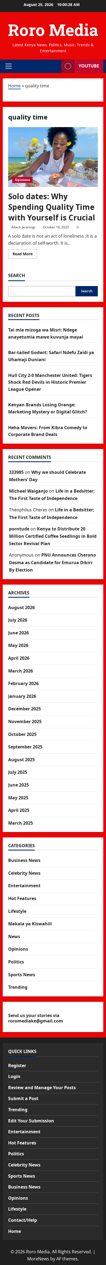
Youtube (89, 66)
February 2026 (23, 683)
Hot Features (22, 898)
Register (17, 1066)
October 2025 (22, 734)
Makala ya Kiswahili (30, 924)
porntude (19, 529)
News (14, 936)
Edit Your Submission (31, 1121)
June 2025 (18, 785)
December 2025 (24, 709)
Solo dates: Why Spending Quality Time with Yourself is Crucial (51, 207)
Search (16, 275)
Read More (25, 255)
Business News (24, 860)
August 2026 (21, 607)
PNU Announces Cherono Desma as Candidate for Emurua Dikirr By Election (52, 562)
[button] (8, 66)
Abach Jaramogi (23, 227)
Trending (17, 987)
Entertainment (24, 886)
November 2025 (25, 721)
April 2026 (18, 658)
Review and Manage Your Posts (42, 1088)
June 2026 (18, 633)
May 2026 (18, 645)
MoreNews (38, 1259)
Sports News (21, 975)
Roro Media (53, 29)
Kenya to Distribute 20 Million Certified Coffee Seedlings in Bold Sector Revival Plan (52, 536)
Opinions (22, 179)
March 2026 (20, 671)
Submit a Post (23, 1098)
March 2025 (20, 823)
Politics (16, 962)
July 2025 (17, 772)
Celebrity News (24, 873)
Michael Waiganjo (28, 491)
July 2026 (17, 620)
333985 (16, 472)
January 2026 (22, 696)
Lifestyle (17, 911)
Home (14, 86)
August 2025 (21, 760)
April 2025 (18, 810)
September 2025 (25, 747)
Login (14, 1076)
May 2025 (18, 798)
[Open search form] (54, 66)
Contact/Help (22, 1220)
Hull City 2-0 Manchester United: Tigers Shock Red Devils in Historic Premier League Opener (50, 382)
